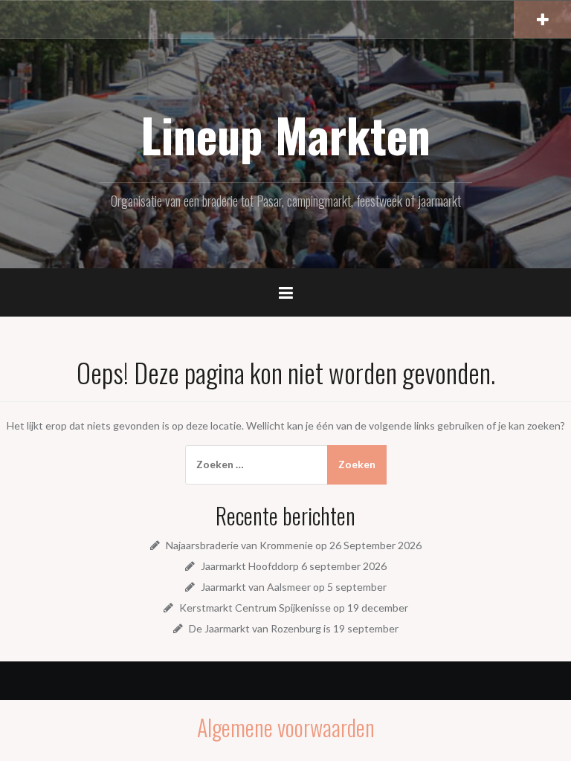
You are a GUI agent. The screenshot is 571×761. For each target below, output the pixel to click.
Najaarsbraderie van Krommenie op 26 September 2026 (294, 545)
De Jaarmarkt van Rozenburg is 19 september (294, 628)
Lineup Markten (285, 134)
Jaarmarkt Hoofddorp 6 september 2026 (294, 566)
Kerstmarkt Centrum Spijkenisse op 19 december (293, 607)
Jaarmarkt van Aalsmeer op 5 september (294, 586)
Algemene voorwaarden (286, 727)
